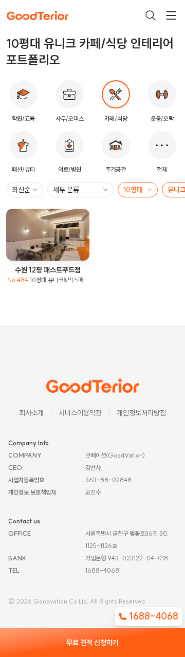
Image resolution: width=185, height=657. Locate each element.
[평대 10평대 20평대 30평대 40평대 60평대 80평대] (138, 189)
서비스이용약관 (80, 412)
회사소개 (31, 412)
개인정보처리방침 (141, 412)
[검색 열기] (150, 15)
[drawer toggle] (171, 15)
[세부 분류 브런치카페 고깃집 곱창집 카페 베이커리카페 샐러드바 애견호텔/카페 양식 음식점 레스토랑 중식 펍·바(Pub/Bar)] (80, 189)
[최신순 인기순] (24, 189)
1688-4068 (153, 616)
